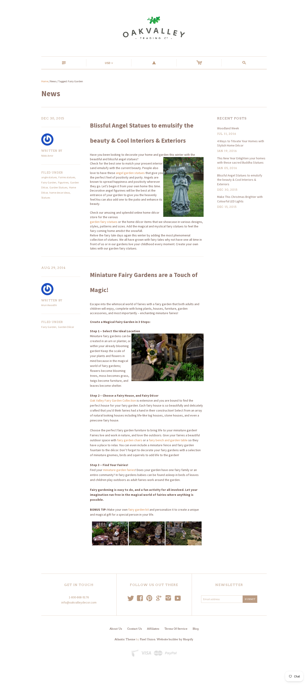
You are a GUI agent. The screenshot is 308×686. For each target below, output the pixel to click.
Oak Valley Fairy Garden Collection (113, 400)
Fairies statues (66, 177)
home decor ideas (59, 192)
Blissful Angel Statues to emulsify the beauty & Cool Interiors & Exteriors (239, 179)
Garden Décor (66, 327)
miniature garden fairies (119, 470)
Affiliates (153, 628)
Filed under (52, 172)
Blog (196, 628)
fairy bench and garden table (168, 440)
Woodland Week (228, 128)
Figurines (63, 182)
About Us (116, 628)
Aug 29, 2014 (53, 268)
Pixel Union (147, 639)
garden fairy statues (103, 222)
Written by (51, 150)
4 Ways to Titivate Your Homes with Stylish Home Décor (240, 143)
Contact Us (134, 628)
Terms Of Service (175, 628)
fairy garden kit (138, 510)
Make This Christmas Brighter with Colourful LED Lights (240, 199)
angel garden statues (130, 173)
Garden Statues (58, 187)
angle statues (49, 177)
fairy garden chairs (129, 440)
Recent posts (232, 118)
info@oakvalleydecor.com (79, 602)
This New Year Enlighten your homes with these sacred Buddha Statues (241, 160)
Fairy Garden (48, 182)
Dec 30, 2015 (52, 118)
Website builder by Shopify (175, 639)
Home (44, 81)
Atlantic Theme (125, 639)
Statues (45, 197)
